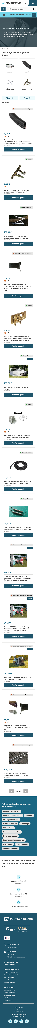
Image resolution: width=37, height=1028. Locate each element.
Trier (26, 98)
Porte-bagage (22, 844)
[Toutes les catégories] (3, 9)
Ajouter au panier (18, 149)
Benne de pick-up (10, 824)
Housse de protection (11, 832)
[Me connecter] (25, 3)
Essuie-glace (8, 828)
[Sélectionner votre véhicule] (34, 15)
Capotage (25, 824)
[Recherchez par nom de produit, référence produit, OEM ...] (32, 9)
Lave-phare (7, 844)
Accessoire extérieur (11, 811)
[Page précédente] (11, 791)
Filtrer (8, 98)
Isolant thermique (10, 836)
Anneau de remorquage (12, 815)
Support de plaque (10, 848)
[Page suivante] (25, 791)
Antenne (29, 815)
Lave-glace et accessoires (13, 840)
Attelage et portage (11, 819)
